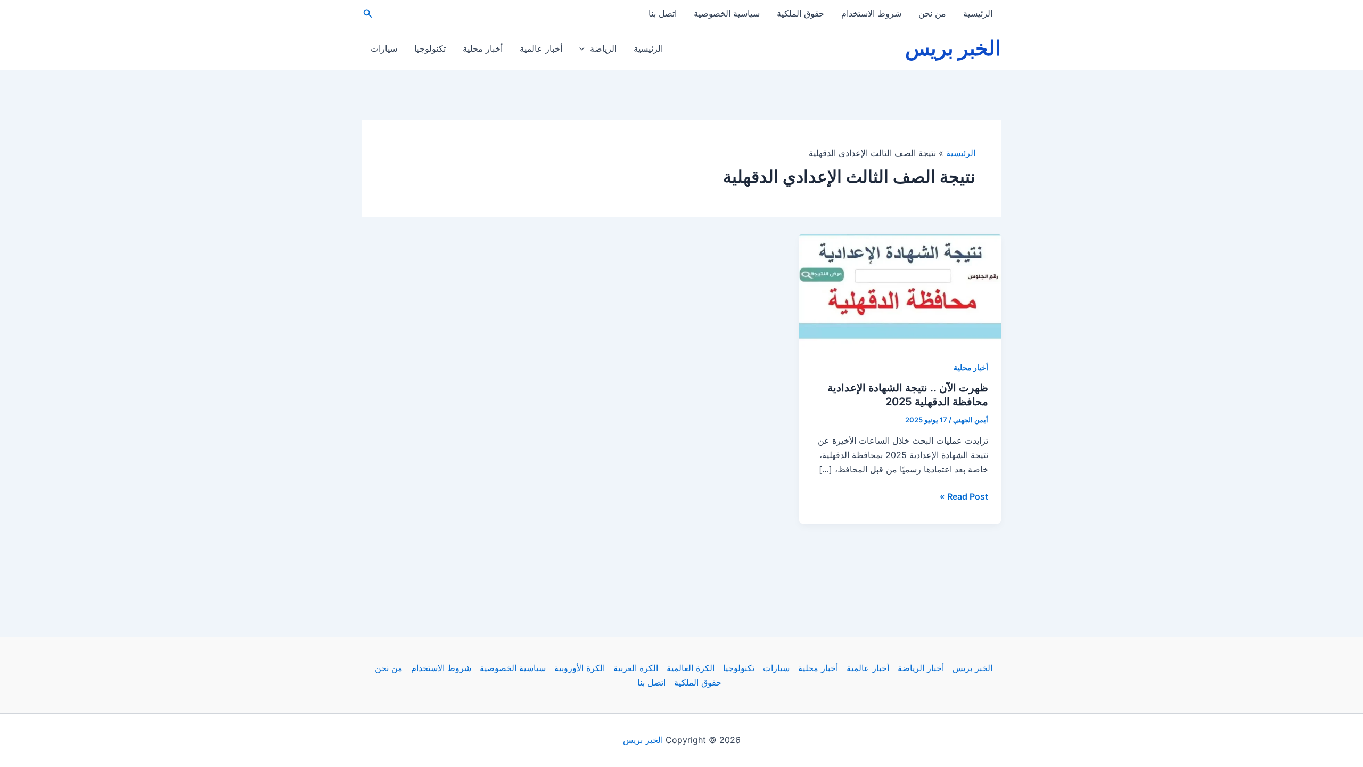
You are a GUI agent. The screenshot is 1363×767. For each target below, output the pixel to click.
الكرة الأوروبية (579, 668)
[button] (367, 13)
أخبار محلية (483, 48)
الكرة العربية (635, 668)
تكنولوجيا (430, 48)
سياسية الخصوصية (727, 13)
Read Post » (964, 497)
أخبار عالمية (541, 48)
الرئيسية (977, 13)
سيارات (384, 48)
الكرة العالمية (691, 668)
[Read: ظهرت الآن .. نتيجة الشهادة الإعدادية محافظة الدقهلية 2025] (900, 290)
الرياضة (603, 48)
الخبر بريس (953, 48)
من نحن (932, 13)
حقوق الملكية (800, 13)
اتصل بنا (662, 13)
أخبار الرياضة (921, 668)
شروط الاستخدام (871, 13)
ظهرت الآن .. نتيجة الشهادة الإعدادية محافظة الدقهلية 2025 (907, 394)
